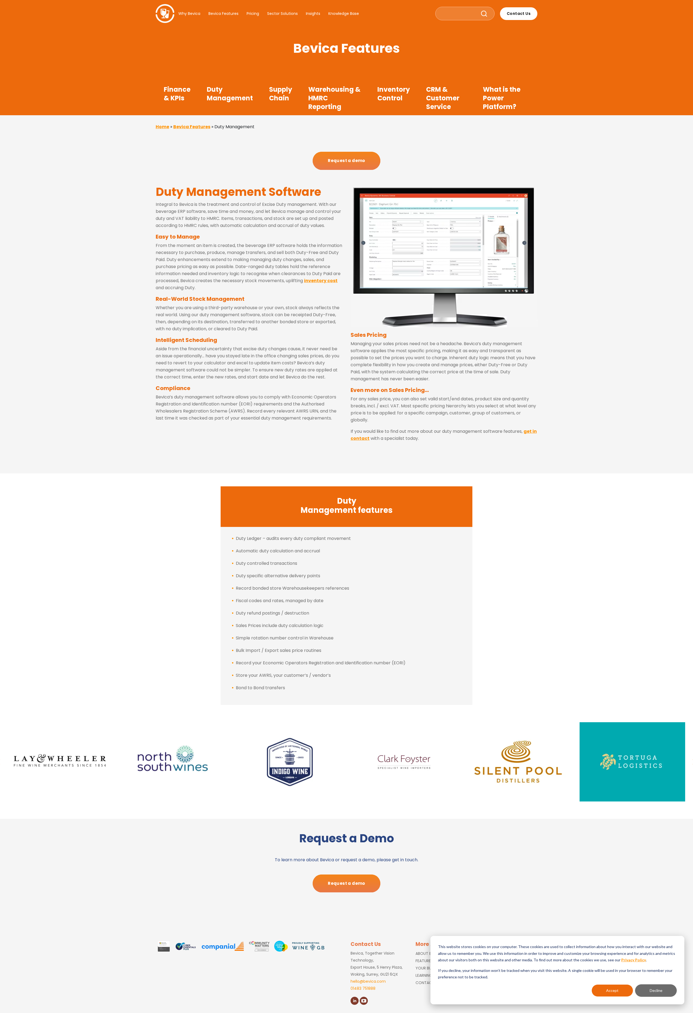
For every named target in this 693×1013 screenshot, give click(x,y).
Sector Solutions (282, 13)
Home (162, 127)
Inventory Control (393, 94)
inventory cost (321, 281)
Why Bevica (189, 13)
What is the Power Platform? (502, 98)
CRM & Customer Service (442, 98)
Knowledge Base (343, 13)
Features (424, 960)
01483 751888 (363, 988)
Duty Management (230, 94)
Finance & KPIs (177, 94)
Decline (656, 990)
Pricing (253, 13)
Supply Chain (280, 94)
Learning (424, 975)
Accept (612, 990)
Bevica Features (223, 13)
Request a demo (346, 160)
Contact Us (519, 13)
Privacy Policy (633, 960)
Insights (313, 13)
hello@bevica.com (368, 981)
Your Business (429, 968)
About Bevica (429, 953)
